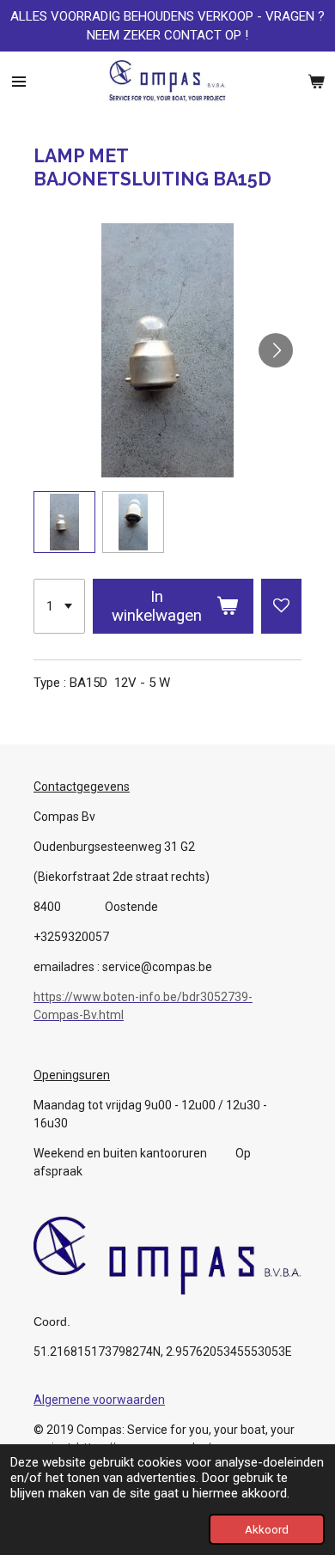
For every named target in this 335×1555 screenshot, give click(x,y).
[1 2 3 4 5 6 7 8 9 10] (59, 606)
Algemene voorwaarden (99, 1399)
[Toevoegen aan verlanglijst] (281, 606)
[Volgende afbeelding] (276, 350)
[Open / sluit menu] (19, 82)
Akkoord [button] (267, 1529)
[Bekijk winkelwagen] (316, 82)
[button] (64, 522)
